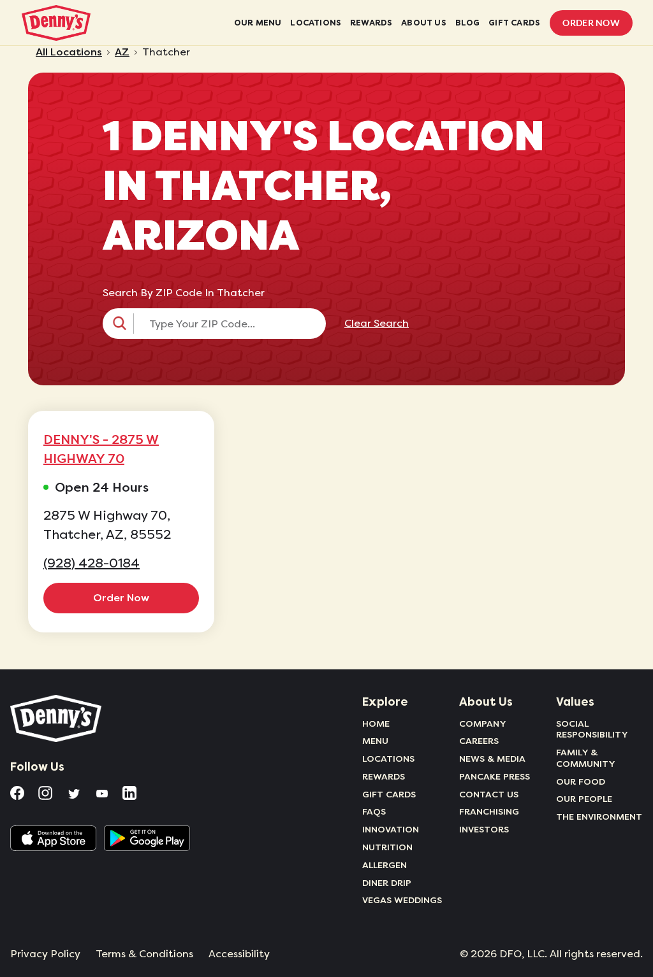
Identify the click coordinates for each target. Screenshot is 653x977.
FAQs (374, 811)
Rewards (383, 776)
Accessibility (239, 954)
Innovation (390, 829)
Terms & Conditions (144, 954)
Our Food (580, 781)
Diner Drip (386, 883)
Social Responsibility (592, 729)
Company (482, 723)
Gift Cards (389, 794)
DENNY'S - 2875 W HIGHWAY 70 (101, 449)
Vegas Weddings (402, 900)
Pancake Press (494, 776)
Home (376, 723)
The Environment (599, 816)
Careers (479, 741)
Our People (584, 799)
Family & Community (585, 758)
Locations (388, 758)
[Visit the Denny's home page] (56, 718)
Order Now (591, 22)
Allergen (384, 865)
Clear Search (376, 323)
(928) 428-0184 (91, 563)
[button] (214, 323)
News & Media (492, 758)
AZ (122, 52)
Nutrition (387, 847)
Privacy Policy (45, 954)
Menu (375, 741)
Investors (484, 829)
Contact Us (488, 794)
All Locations (69, 52)
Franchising (489, 811)
